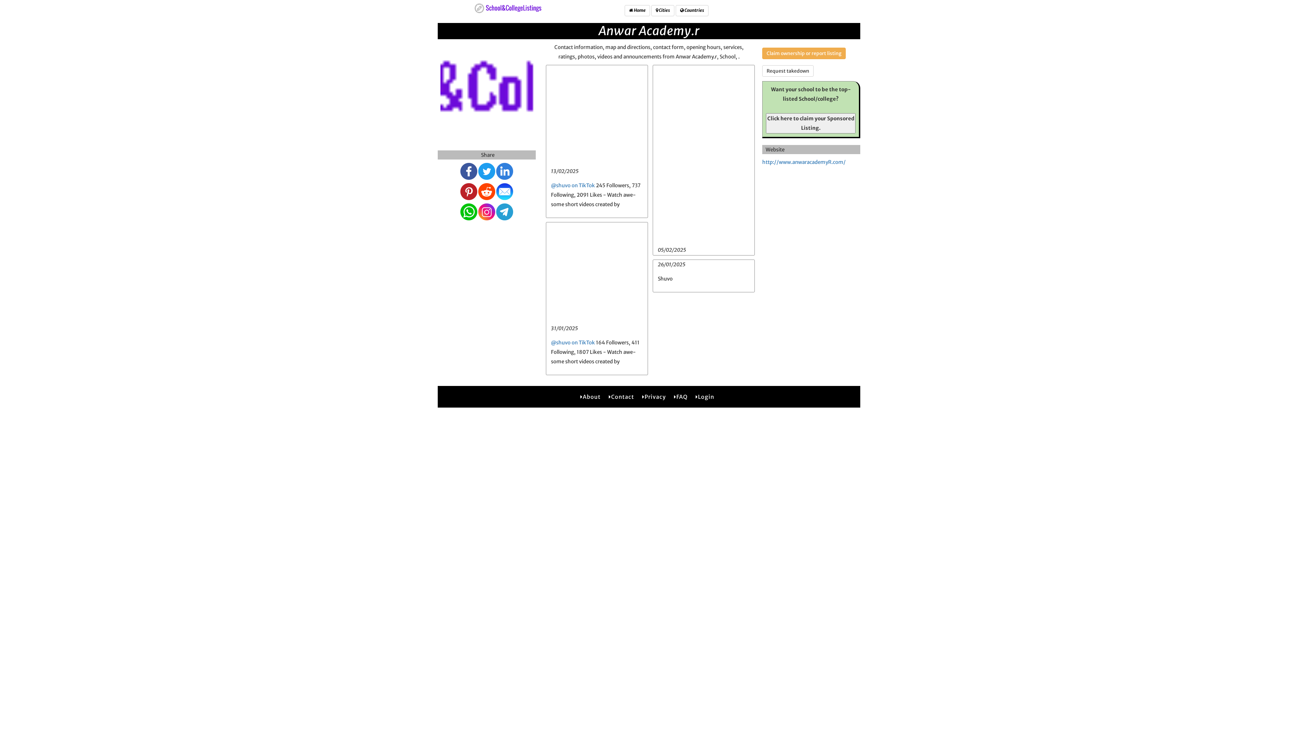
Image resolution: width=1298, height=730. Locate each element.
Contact (622, 396)
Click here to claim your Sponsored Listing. (811, 123)
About (592, 396)
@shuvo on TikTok (573, 185)
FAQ (682, 396)
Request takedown (788, 71)
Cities (664, 10)
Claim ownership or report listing (804, 53)
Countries (694, 10)
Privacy (655, 396)
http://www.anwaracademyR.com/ (804, 162)
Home (639, 10)
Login (706, 396)
